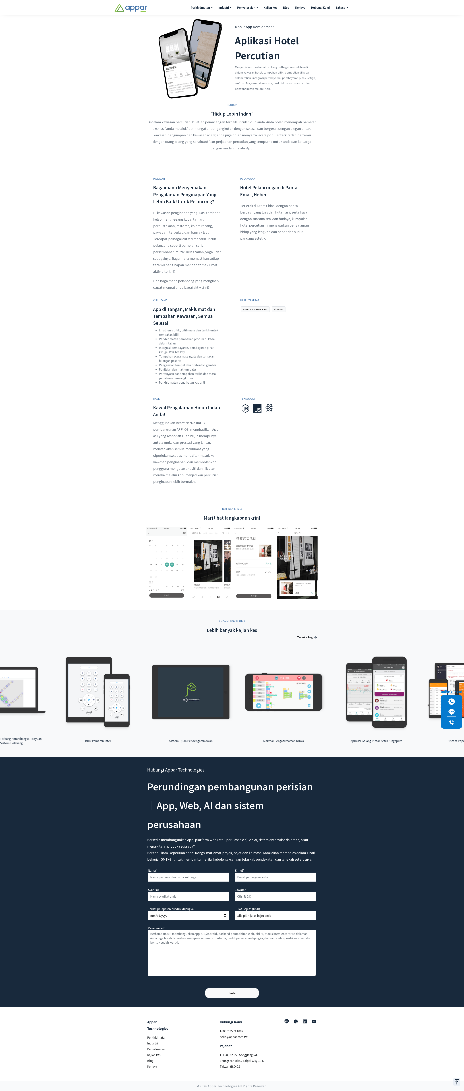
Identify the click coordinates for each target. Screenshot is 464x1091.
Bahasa (340, 7)
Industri (152, 1043)
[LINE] (287, 1021)
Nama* (152, 870)
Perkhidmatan (156, 1037)
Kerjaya (300, 7)
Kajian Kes (270, 7)
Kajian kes (154, 1055)
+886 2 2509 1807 (231, 1031)
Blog (286, 7)
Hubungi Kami (320, 7)
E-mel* (239, 870)
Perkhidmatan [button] (200, 7)
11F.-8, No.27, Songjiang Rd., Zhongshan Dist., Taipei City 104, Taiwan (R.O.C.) (242, 1061)
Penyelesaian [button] (246, 7)
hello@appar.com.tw (234, 1036)
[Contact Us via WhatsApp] (451, 702)
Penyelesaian (156, 1049)
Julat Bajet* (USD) (247, 909)
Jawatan (240, 889)
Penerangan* (156, 928)
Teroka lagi (305, 637)
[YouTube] (314, 1021)
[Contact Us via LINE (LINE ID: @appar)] (451, 712)
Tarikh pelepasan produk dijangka (171, 909)
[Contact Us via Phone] (451, 722)
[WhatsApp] (296, 1021)
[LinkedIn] (305, 1021)
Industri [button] (223, 7)
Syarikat (153, 889)
